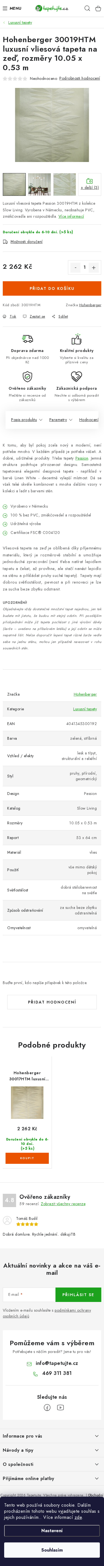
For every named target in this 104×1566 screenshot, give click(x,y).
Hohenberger (90, 305)
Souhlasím (52, 1550)
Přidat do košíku (52, 288)
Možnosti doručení (27, 241)
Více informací (71, 216)
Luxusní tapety (85, 709)
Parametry (58, 419)
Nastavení (52, 1530)
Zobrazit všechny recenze (63, 1204)
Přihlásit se (78, 1295)
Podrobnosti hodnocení (79, 78)
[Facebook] (47, 1407)
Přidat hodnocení (52, 1002)
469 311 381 (57, 1373)
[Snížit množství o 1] (75, 268)
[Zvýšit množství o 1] (94, 268)
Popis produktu (24, 419)
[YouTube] (60, 1407)
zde (78, 1517)
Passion (81, 458)
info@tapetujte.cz (57, 1363)
